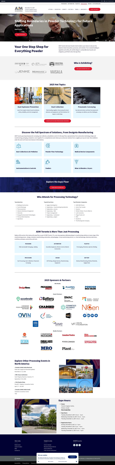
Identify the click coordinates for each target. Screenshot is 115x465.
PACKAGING (64, 3)
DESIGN (90, 3)
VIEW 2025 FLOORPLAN (57, 187)
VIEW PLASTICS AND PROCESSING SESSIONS (57, 121)
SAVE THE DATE (94, 9)
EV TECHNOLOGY (96, 3)
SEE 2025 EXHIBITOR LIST (83, 68)
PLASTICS (77, 3)
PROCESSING (84, 3)
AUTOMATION (71, 3)
